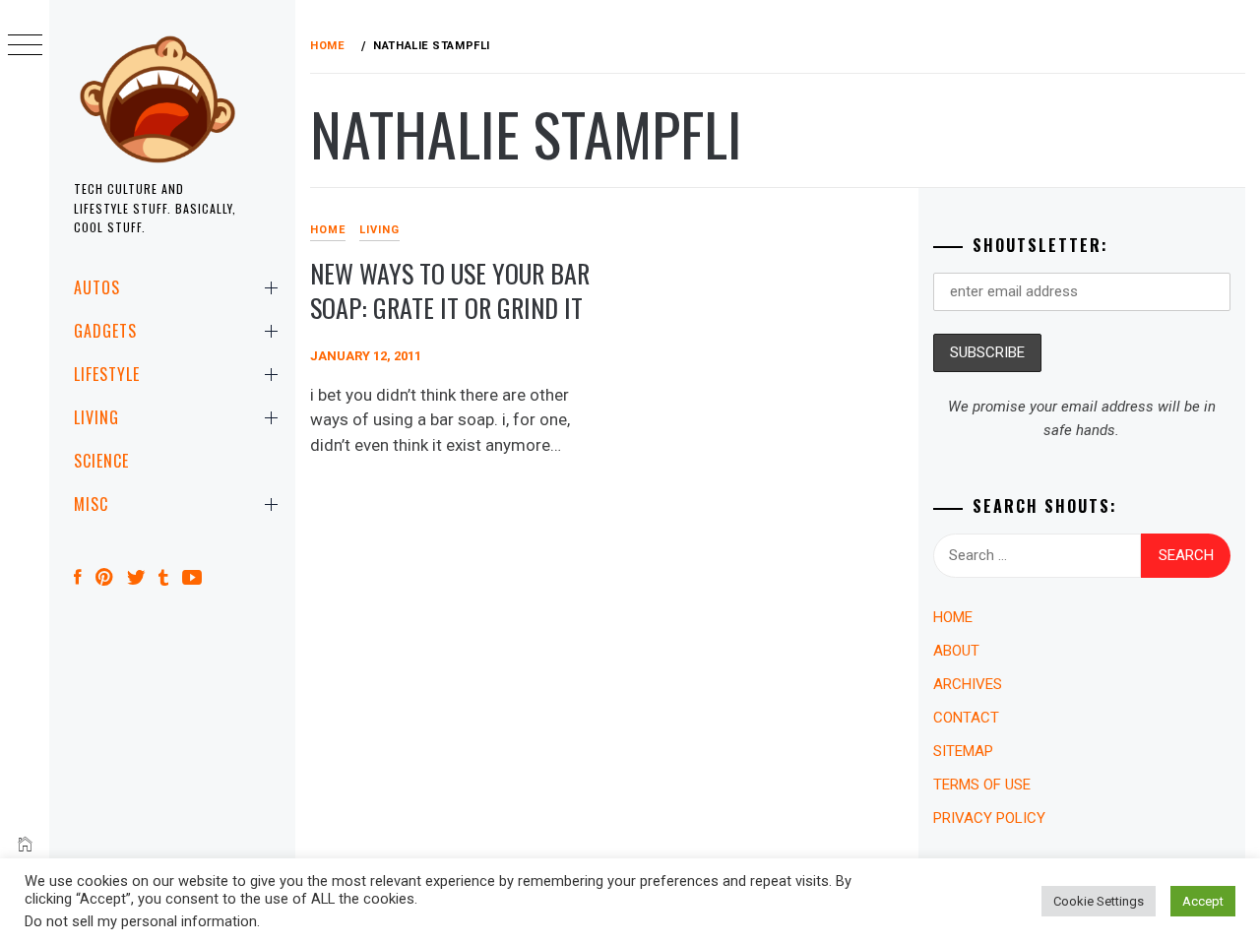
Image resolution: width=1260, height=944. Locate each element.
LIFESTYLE (107, 374)
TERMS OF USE (982, 784)
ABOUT (956, 651)
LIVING (96, 417)
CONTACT (966, 717)
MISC (91, 504)
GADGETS (105, 331)
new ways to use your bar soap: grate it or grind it (450, 290)
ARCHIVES (967, 684)
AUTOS (97, 287)
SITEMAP (963, 751)
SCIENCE (101, 460)
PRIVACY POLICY (989, 818)
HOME (328, 229)
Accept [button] (1203, 901)
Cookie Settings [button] (1098, 901)
